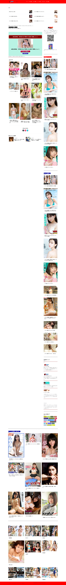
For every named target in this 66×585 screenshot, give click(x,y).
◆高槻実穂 (10, 540)
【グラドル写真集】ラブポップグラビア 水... (39, 11)
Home (9, 25)
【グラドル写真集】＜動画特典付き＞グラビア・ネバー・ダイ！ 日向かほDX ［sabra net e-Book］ (50, 318)
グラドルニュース (16, 25)
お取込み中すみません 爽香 (12, 11)
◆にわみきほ (10, 567)
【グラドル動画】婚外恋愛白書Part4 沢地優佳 (50, 69)
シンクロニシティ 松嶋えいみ (14, 91)
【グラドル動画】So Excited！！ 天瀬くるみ (50, 353)
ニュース (12, 25)
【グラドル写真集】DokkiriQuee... (13, 16)
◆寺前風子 (44, 555)
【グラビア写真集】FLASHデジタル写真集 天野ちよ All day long (36, 79)
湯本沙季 (27, 556)
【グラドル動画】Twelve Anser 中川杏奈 (49, 330)
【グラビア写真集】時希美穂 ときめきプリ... (39, 16)
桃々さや (27, 540)
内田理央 (44, 540)
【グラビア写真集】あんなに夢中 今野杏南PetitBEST (50, 462)
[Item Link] (30, 11)
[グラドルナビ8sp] (11, 1)
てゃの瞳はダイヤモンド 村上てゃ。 (49, 167)
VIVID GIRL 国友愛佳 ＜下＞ (29, 519)
